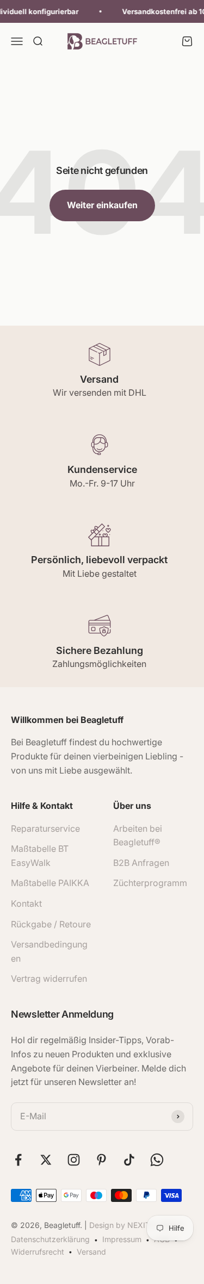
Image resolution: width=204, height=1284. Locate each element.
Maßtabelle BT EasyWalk (40, 855)
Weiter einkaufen (102, 205)
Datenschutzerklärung (50, 1239)
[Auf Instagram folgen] (73, 1159)
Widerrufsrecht (37, 1251)
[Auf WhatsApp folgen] (157, 1159)
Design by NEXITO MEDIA (136, 1225)
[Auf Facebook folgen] (18, 1159)
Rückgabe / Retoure (51, 924)
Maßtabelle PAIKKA (50, 882)
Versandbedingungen (49, 951)
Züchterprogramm (150, 882)
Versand (91, 1251)
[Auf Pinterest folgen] (101, 1159)
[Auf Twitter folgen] (46, 1159)
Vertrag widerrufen (49, 978)
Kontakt (26, 903)
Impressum (121, 1239)
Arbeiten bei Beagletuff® (137, 835)
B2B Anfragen (141, 862)
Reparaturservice (45, 828)
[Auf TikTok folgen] (129, 1159)
